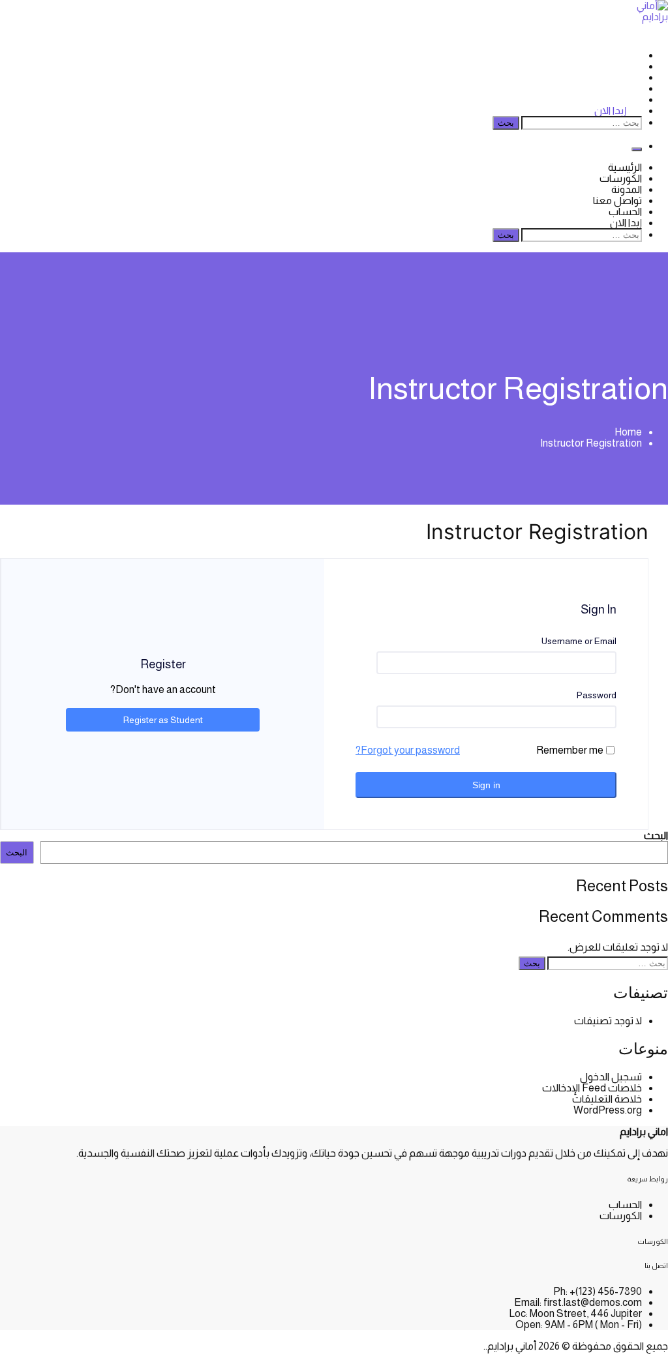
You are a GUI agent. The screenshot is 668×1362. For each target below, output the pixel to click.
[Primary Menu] (636, 149)
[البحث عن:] (580, 122)
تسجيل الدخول (611, 1076)
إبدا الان (610, 110)
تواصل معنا (617, 88)
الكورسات (621, 66)
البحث (656, 835)
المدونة (626, 77)
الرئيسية (625, 55)
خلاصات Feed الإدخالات (592, 1087)
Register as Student (163, 720)
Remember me (569, 750)
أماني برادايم (511, 1346)
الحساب (625, 211)
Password (596, 695)
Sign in (486, 785)
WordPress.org (607, 1110)
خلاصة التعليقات (607, 1098)
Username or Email (578, 641)
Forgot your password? (408, 750)
